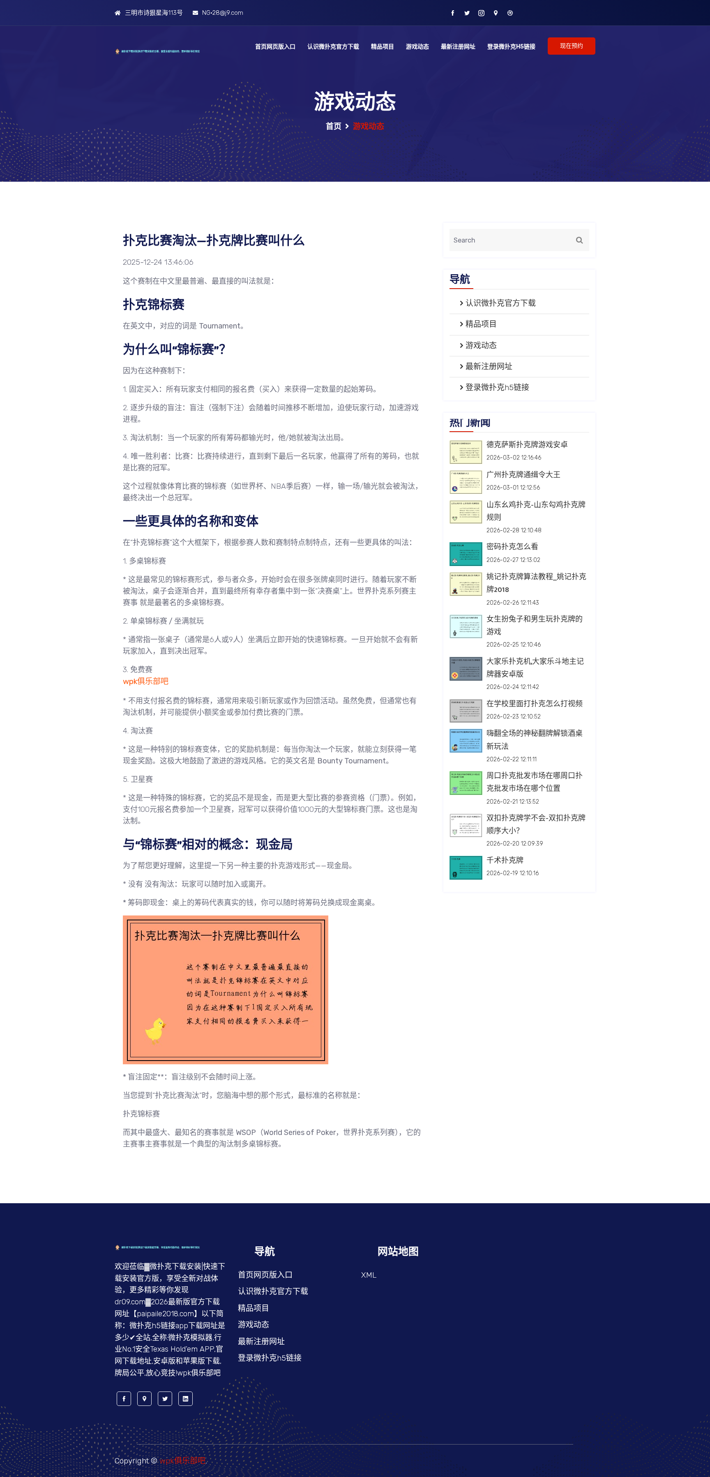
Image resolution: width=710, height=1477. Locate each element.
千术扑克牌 (504, 861)
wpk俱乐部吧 (182, 1460)
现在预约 (571, 45)
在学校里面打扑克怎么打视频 (534, 704)
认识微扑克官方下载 (333, 46)
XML (368, 1275)
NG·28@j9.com (222, 12)
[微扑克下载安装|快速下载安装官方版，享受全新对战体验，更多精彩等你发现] (170, 50)
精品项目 (382, 46)
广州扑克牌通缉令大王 (523, 475)
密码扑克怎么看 (512, 547)
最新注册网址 (458, 46)
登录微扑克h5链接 (511, 46)
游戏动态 (417, 46)
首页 (333, 126)
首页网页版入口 (275, 46)
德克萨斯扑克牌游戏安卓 (527, 445)
